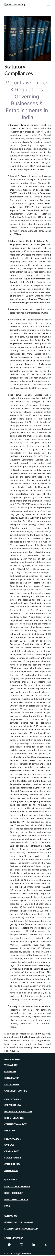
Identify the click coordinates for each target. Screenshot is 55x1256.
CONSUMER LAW (12, 1164)
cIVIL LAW (9, 1145)
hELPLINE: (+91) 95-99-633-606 (18, 1223)
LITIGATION (9, 1131)
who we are (10, 1065)
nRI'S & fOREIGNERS (14, 1118)
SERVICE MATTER (12, 1158)
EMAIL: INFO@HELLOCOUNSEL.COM (21, 1229)
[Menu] (48, 7)
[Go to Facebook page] (10, 1244)
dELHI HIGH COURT (13, 1193)
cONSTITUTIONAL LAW (15, 1124)
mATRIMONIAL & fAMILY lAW (18, 1112)
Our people (10, 1072)
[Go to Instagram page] (23, 1244)
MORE (7, 1206)
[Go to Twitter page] (46, 1244)
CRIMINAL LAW (11, 1152)
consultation (11, 1078)
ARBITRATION (11, 1171)
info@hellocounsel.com (32, 1037)
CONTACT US (10, 1216)
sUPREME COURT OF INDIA (17, 1187)
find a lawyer (11, 1085)
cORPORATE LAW (12, 1105)
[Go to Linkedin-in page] (35, 1244)
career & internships (15, 1091)
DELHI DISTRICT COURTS (16, 1200)
